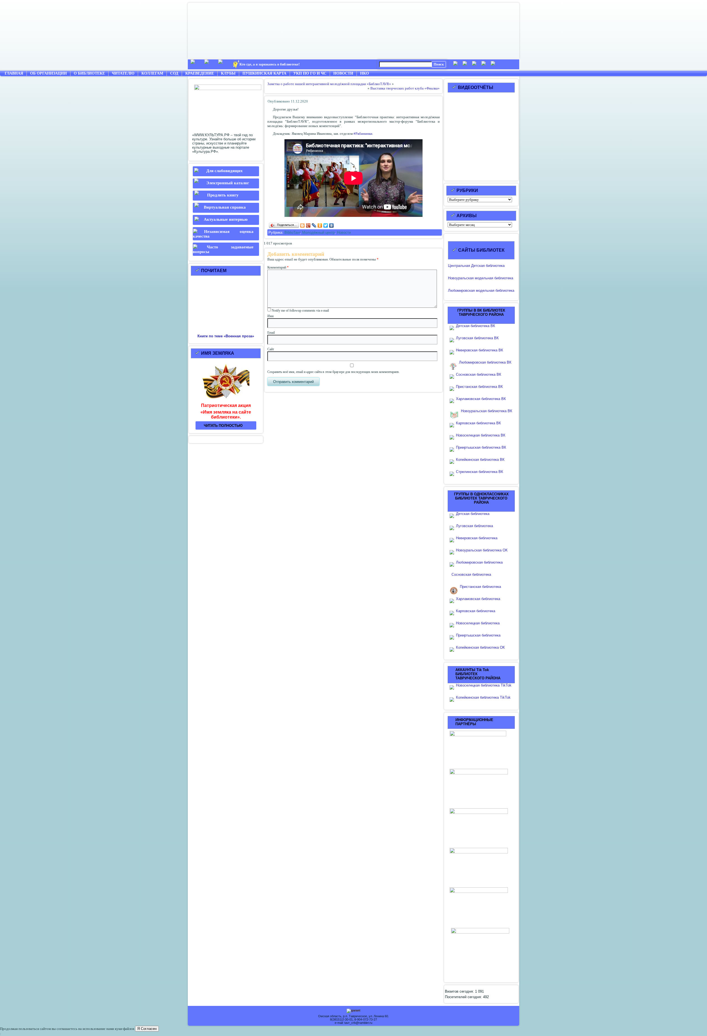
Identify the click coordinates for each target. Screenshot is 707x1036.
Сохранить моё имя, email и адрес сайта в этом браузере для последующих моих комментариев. (333, 372)
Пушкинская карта (264, 73)
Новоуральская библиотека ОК (482, 550)
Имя (270, 316)
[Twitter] (326, 225)
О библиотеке (89, 73)
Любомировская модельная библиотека (481, 290)
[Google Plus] (308, 225)
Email (271, 333)
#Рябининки (363, 134)
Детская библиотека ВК (475, 326)
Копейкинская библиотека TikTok (483, 697)
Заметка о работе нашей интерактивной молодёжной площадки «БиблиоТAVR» (329, 84)
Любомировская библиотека (479, 562)
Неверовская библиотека (476, 538)
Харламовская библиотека (478, 599)
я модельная (482, 278)
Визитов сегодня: (460, 991)
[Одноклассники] (320, 225)
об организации (48, 73)
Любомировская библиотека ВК (485, 362)
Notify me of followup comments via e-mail (300, 310)
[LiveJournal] (314, 225)
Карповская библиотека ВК (478, 423)
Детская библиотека (472, 514)
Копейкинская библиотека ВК (482, 459)
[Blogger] (302, 225)
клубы (228, 73)
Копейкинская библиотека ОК (480, 647)
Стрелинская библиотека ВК (481, 472)
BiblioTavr (292, 232)
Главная (14, 73)
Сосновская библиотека (471, 574)
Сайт (270, 349)
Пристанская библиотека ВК (479, 387)
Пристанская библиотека (480, 587)
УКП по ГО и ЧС (309, 73)
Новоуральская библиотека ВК (486, 411)
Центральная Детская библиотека (476, 266)
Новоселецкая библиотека (478, 623)
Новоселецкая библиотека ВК (480, 435)
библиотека (503, 278)
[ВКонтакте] (331, 225)
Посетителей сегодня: (464, 997)
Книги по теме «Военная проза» (225, 336)
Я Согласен (147, 1029)
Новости (343, 73)
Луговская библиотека (474, 526)
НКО (364, 73)
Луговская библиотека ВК (477, 338)
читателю (123, 73)
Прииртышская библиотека (478, 635)
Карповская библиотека (475, 611)
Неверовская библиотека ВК (479, 350)
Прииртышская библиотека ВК (481, 447)
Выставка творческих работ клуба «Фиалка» (405, 88)
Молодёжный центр (318, 232)
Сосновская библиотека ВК (478, 374)
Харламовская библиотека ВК (481, 399)
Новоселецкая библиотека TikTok (483, 685)
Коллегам (152, 73)
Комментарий (278, 267)
